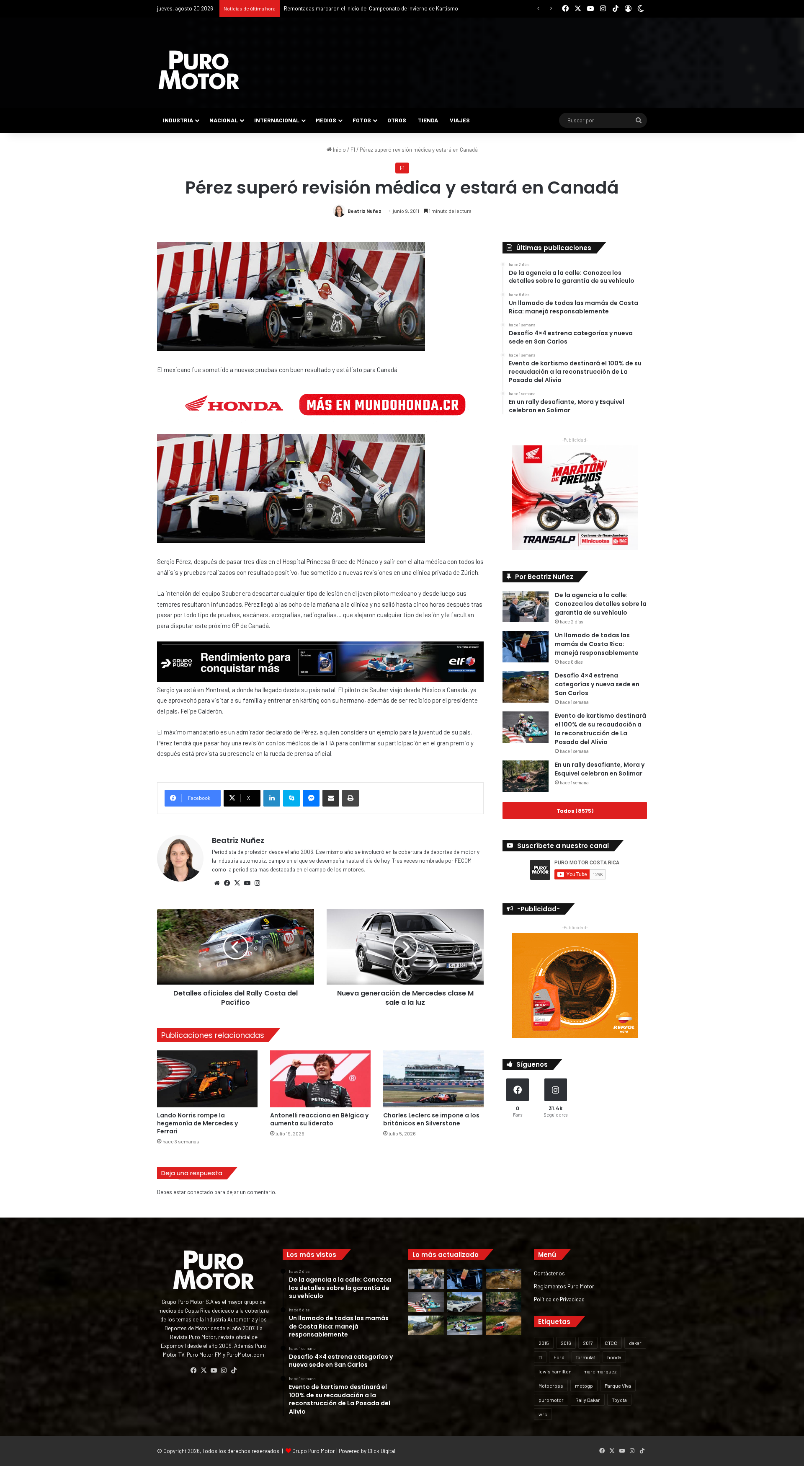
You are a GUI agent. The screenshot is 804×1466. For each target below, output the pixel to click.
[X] (237, 883)
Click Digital (381, 1451)
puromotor (551, 1400)
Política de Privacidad (559, 1299)
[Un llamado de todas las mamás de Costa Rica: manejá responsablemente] (525, 646)
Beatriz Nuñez (364, 211)
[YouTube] (247, 883)
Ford (559, 1357)
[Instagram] (257, 883)
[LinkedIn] (271, 798)
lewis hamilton (555, 1371)
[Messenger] (311, 798)
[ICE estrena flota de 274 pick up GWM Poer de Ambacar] (465, 1302)
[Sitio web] (217, 883)
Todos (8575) (575, 810)
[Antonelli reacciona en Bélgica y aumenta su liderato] (320, 1078)
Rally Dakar (587, 1400)
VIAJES (460, 120)
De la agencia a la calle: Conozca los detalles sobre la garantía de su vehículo (601, 604)
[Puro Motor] (199, 70)
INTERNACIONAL (276, 120)
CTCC (611, 1343)
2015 (544, 1343)
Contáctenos (549, 1273)
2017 (588, 1343)
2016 (566, 1343)
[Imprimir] (350, 798)
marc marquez (599, 1371)
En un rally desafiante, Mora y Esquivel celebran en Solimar (599, 769)
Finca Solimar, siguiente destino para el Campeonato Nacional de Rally (368, 8)
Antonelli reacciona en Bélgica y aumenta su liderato (319, 1119)
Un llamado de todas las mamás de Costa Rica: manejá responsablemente (597, 644)
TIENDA (428, 120)
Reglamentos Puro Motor (564, 1286)
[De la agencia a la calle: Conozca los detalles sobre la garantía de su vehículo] (525, 606)
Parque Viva (618, 1385)
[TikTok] (234, 1370)
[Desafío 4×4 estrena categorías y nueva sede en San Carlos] (525, 687)
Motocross (551, 1385)
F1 (352, 149)
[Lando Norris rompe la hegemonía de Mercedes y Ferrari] (207, 1078)
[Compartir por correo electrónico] (330, 798)
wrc (543, 1414)
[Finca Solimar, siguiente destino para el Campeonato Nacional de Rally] (503, 1326)
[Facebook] (227, 883)
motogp (584, 1385)
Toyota (619, 1400)
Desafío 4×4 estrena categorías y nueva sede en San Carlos (597, 684)
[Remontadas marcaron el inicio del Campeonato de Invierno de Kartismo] (465, 1326)
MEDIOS (326, 120)
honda (614, 1357)
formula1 (585, 1357)
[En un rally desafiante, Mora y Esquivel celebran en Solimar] (525, 776)
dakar (635, 1343)
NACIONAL (223, 120)
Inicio (339, 149)
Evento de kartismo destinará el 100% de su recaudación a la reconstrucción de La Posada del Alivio (600, 728)
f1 (540, 1357)
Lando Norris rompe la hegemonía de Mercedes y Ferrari (197, 1123)
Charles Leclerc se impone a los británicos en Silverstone (431, 1119)
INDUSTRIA (178, 120)
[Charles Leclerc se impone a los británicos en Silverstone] (433, 1078)
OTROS (396, 120)
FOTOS (362, 120)
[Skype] (291, 798)
